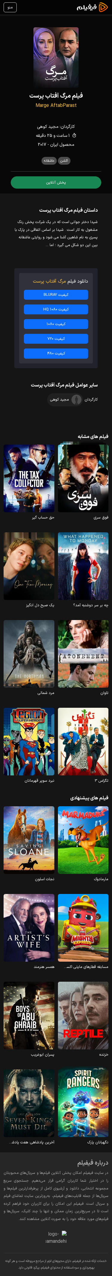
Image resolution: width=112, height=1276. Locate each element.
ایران (54, 145)
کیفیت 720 (56, 339)
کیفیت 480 (56, 353)
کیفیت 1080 (56, 324)
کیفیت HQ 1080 (56, 309)
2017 (42, 145)
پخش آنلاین (56, 182)
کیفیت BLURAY (56, 295)
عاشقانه (49, 160)
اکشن (64, 160)
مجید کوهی (48, 127)
